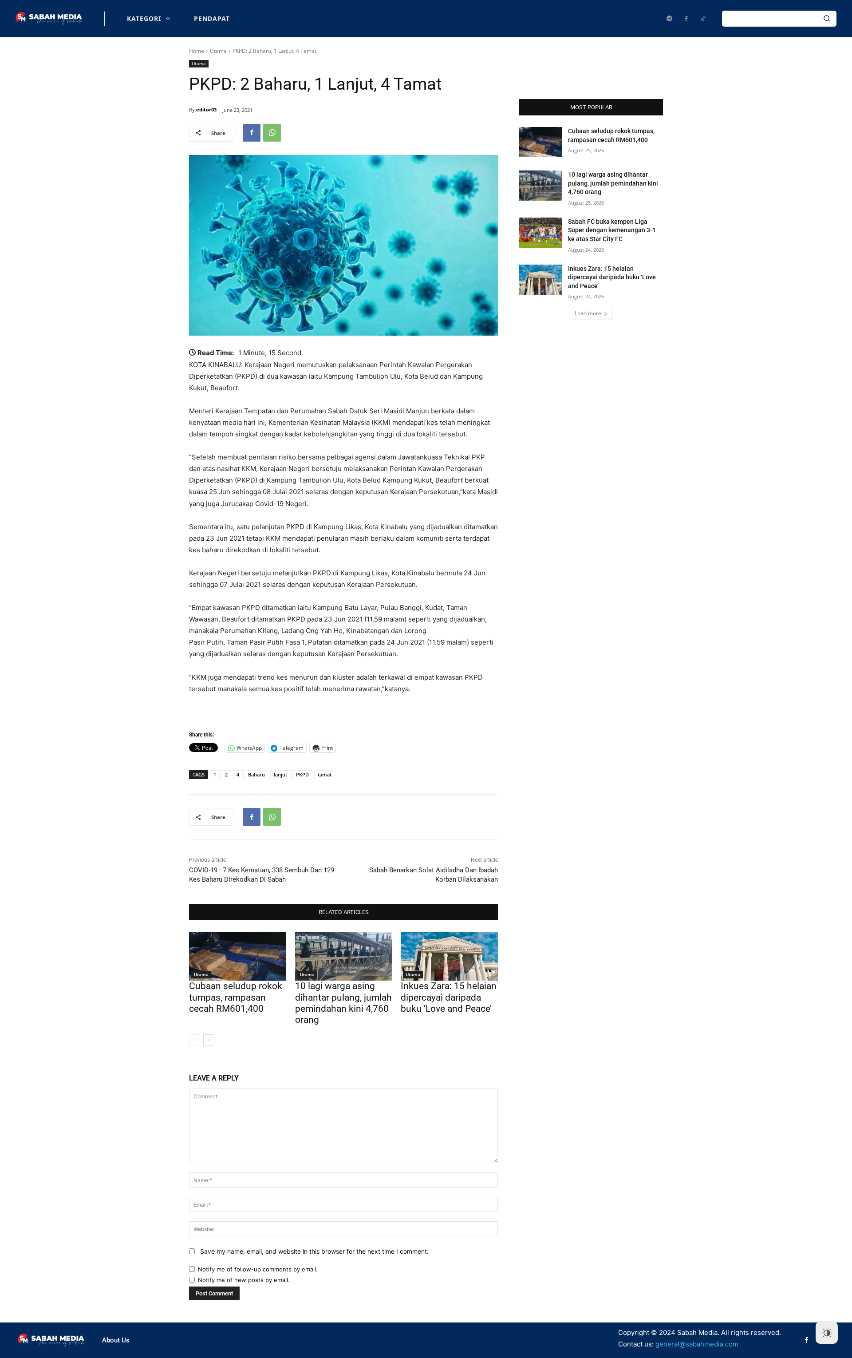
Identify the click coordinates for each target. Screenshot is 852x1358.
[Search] (826, 19)
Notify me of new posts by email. (244, 1279)
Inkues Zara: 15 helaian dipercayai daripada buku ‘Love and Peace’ (449, 997)
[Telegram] (669, 18)
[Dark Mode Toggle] (827, 1333)
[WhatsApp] (272, 133)
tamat (324, 774)
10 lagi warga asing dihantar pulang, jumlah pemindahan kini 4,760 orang (343, 1003)
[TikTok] (703, 18)
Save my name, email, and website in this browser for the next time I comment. (314, 1251)
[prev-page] (194, 1040)
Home (196, 51)
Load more (588, 313)
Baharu (256, 774)
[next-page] (208, 1040)
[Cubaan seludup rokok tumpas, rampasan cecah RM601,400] (237, 956)
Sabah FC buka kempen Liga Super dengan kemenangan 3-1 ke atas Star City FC (612, 230)
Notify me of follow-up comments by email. (258, 1269)
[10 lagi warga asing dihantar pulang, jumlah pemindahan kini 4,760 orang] (343, 956)
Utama (218, 51)
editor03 (206, 109)
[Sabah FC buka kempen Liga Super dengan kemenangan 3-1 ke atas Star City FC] (540, 233)
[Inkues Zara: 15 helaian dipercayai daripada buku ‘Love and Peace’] (449, 956)
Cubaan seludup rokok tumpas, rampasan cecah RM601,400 (235, 997)
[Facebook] (686, 18)
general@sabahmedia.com (696, 1344)
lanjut (280, 774)
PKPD (302, 774)
